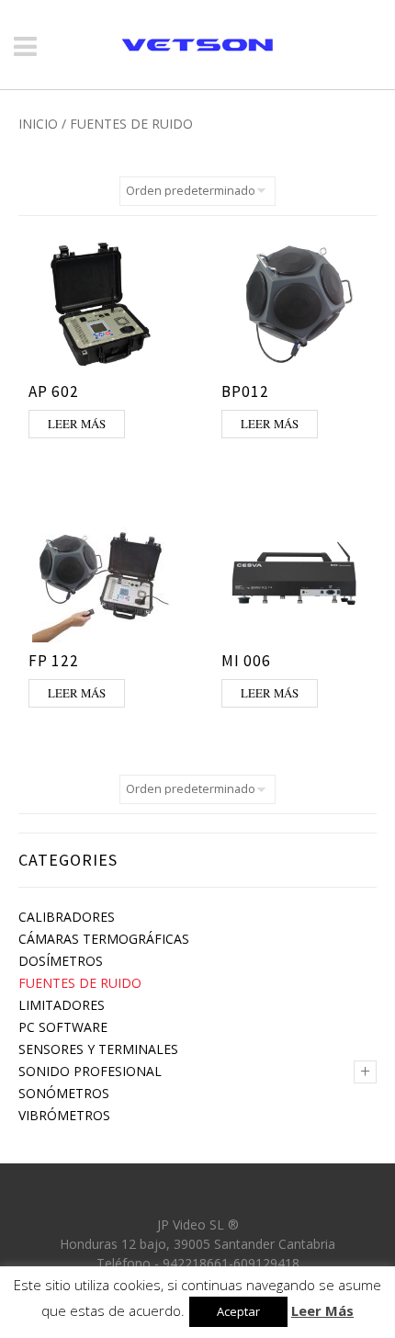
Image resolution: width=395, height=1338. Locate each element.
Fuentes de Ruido (79, 983)
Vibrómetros (64, 1115)
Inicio (38, 123)
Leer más (77, 423)
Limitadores (61, 1005)
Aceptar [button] (238, 1311)
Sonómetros (63, 1093)
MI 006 (246, 661)
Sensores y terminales (98, 1049)
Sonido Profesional (90, 1071)
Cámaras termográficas (103, 938)
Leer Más (322, 1310)
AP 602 (53, 391)
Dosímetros (60, 960)
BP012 (245, 391)
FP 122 (53, 661)
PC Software (62, 1027)
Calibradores (66, 916)
